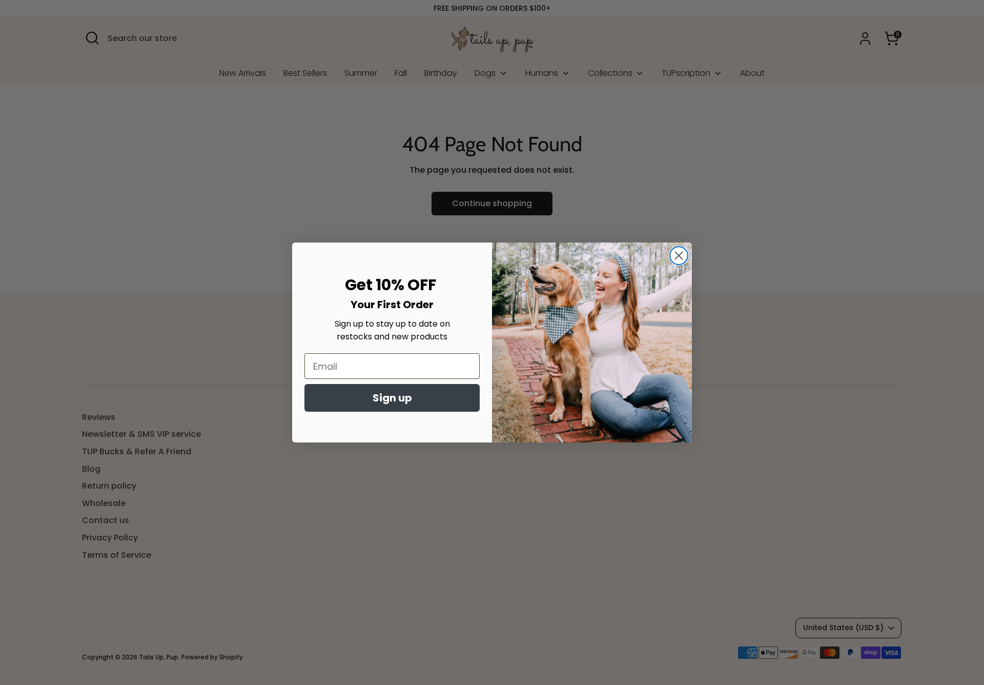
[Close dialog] (679, 256)
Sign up (392, 398)
